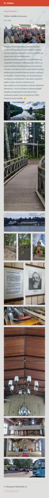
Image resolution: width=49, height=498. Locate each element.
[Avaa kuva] (24, 111)
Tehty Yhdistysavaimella (11, 491)
